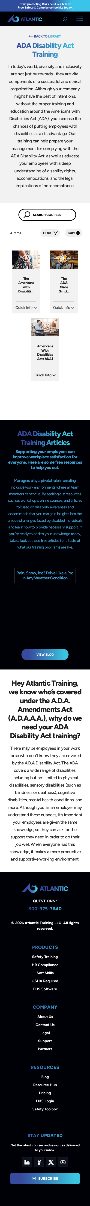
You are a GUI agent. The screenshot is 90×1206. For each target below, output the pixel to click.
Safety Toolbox (45, 1109)
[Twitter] (51, 1162)
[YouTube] (63, 1162)
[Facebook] (39, 1162)
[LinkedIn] (27, 1162)
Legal (45, 1033)
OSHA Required (45, 981)
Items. (16, 233)
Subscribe (48, 1179)
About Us (45, 1016)
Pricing (45, 1093)
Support (45, 1041)
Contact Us (45, 1025)
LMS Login (45, 1101)
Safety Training (45, 957)
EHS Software (45, 989)
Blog (45, 1077)
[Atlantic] (24, 19)
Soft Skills (45, 973)
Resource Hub (45, 1085)
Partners (45, 1049)
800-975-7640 (45, 908)
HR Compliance (45, 965)
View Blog (45, 654)
